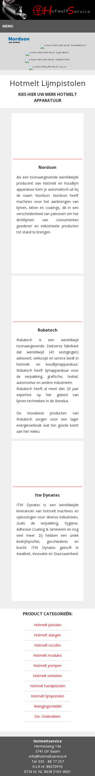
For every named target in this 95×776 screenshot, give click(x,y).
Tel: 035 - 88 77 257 (47, 761)
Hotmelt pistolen (47, 624)
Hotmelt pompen (47, 665)
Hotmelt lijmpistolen (47, 696)
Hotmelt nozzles (47, 645)
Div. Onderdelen (47, 716)
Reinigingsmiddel (47, 706)
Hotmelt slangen (47, 635)
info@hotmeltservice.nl (47, 756)
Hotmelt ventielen (47, 675)
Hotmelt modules (47, 655)
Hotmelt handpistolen (47, 685)
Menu (8, 26)
